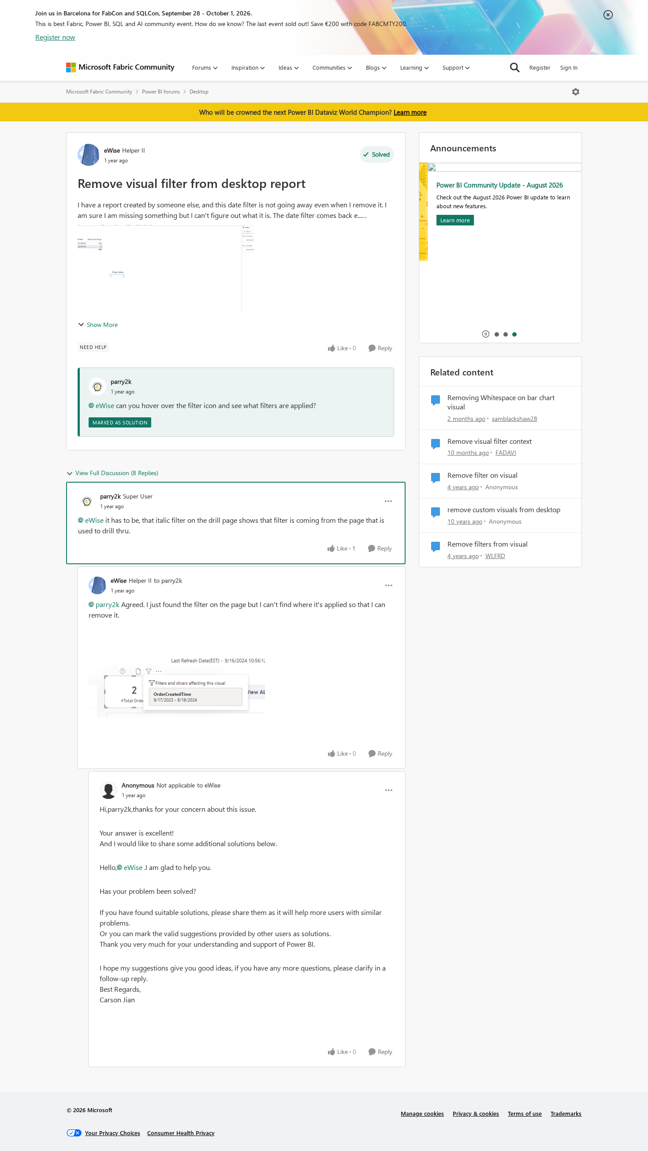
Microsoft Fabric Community (99, 91)
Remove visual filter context (489, 441)
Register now (55, 36)
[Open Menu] (576, 92)
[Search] (515, 67)
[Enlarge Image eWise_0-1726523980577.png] (177, 687)
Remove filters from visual (487, 544)
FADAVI (505, 452)
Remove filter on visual (482, 475)
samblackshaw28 (514, 418)
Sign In (568, 67)
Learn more (410, 112)
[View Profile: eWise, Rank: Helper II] (89, 155)
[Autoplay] (486, 334)
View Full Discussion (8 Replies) (116, 473)
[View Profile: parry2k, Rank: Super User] (87, 501)
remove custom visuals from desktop (503, 509)
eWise (112, 150)
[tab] (496, 334)
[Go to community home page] (120, 67)
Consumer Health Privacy (181, 1132)
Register (540, 67)
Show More (102, 324)
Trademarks (566, 1113)
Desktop (199, 91)
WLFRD (495, 555)
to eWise (208, 785)
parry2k (121, 381)
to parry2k (168, 580)
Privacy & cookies (476, 1113)
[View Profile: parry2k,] (97, 386)
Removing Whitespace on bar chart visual (501, 402)
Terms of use (525, 1113)
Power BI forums (161, 91)
